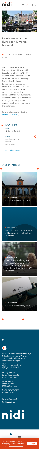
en (35, 5)
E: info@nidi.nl (8, 392)
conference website (10, 115)
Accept (32, 443)
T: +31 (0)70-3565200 (10, 390)
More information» (12, 150)
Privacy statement (9, 399)
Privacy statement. (16, 446)
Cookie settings (8, 402)
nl (32, 5)
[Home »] (5, 5)
